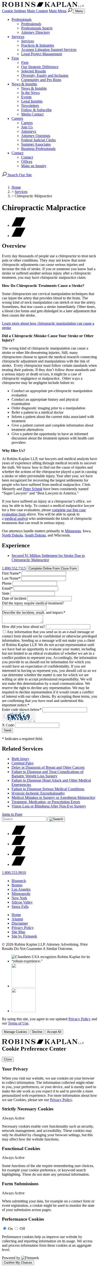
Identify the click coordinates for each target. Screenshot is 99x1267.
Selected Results (33, 71)
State (5, 593)
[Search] (70, 11)
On (10, 1229)
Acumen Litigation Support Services (48, 50)
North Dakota (12, 535)
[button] (18, 236)
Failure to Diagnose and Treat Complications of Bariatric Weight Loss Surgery (47, 774)
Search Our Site (19, 175)
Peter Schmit (32, 489)
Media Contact (32, 114)
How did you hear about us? (23, 627)
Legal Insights (32, 101)
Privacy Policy (23, 928)
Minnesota (73, 531)
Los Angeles (21, 889)
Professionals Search (36, 28)
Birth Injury (20, 759)
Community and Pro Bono (41, 80)
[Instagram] (18, 864)
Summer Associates (36, 144)
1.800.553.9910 (14, 873)
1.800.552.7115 (14, 568)
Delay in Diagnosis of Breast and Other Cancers (48, 767)
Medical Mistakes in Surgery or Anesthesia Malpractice (53, 797)
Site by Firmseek (24, 936)
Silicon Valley (22, 902)
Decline (37, 1032)
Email (7, 588)
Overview (14, 246)
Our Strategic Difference (39, 67)
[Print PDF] (18, 225)
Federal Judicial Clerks (38, 140)
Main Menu (58, 11)
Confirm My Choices (18, 1262)
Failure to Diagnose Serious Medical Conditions (48, 789)
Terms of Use (18, 1023)
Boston (17, 885)
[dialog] (49, 1025)
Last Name (11, 578)
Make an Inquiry (33, 166)
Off (22, 1229)
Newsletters (30, 106)
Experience (16, 545)
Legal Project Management (41, 54)
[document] (49, 1152)
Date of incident (14, 598)
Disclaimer (20, 923)
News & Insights (24, 84)
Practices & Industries (37, 45)
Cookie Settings (14, 11)
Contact (17, 153)
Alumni (17, 919)
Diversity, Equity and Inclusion (44, 75)
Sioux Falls (20, 907)
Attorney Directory (35, 32)
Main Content (37, 11)
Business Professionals (38, 149)
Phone (7, 583)
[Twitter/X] (18, 834)
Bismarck (19, 881)
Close (8, 1059)
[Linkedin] (18, 854)
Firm (15, 58)
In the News (30, 93)
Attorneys (28, 131)
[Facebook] (18, 844)
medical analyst (16, 518)
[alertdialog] (49, 1152)
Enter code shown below (22, 710)
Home (16, 187)
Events (26, 97)
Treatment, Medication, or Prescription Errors (46, 802)
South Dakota (35, 535)
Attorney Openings (35, 136)
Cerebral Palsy (23, 763)
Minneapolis (21, 894)
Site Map (18, 932)
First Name (11, 573)
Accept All (54, 1032)
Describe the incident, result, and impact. (33, 612)
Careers (17, 118)
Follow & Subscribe (36, 110)
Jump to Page (12, 814)
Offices (26, 161)
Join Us (27, 127)
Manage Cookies (15, 1032)
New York (19, 898)
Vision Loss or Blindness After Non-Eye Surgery (49, 806)
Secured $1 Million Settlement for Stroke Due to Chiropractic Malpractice (48, 558)
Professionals (21, 19)
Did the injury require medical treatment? (33, 603)
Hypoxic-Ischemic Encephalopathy (38, 793)
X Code (8, 725)
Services (18, 37)
